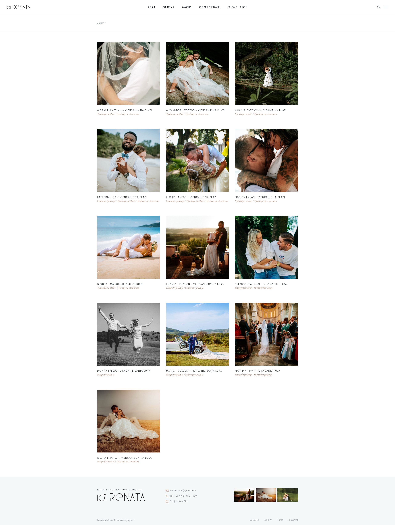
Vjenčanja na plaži (105, 113)
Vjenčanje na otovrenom (127, 113)
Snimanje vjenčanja (106, 200)
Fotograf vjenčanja (174, 287)
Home (100, 23)
